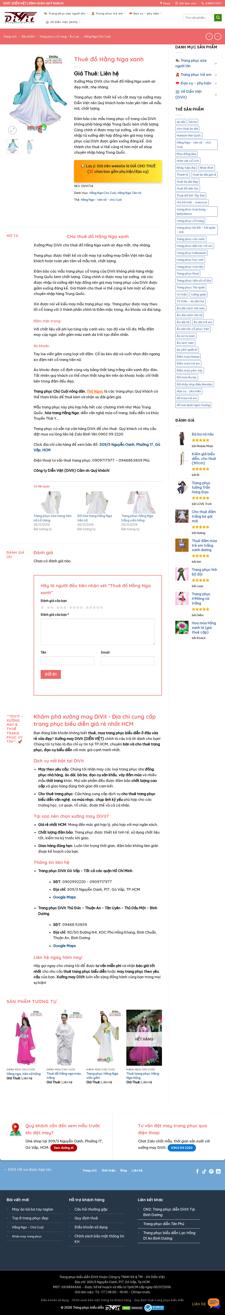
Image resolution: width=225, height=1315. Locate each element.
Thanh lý (182, 174)
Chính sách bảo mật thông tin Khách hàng (101, 1300)
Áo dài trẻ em (203, 322)
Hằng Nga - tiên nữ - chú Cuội (194, 145)
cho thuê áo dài (187, 128)
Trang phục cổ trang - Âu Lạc (59, 36)
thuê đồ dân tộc (188, 188)
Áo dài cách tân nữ (189, 315)
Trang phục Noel (188, 273)
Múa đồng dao (186, 154)
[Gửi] (218, 18)
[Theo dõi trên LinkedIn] (218, 1171)
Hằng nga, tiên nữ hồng (24, 1074)
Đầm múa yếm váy (190, 370)
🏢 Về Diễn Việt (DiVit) (61, 22)
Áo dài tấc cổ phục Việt (193, 329)
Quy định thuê (86, 1218)
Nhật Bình (207, 167)
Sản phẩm (28, 36)
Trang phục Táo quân (191, 287)
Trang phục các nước (191, 239)
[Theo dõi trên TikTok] (204, 1171)
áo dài (181, 122)
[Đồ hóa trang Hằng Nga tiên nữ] (97, 502)
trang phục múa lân (190, 266)
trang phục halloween (191, 253)
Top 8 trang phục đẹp (30, 1218)
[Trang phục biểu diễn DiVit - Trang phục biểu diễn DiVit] (20, 17)
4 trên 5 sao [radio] (75, 607)
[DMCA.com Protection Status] (133, 1308)
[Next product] (209, 36)
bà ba (193, 122)
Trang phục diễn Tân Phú (163, 1224)
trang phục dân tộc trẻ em (195, 246)
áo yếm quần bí (187, 349)
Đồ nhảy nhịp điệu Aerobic (195, 384)
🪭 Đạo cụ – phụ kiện (144, 13)
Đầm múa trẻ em (188, 363)
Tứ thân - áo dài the (190, 301)
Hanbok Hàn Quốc (189, 135)
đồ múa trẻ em (187, 398)
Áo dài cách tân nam (191, 308)
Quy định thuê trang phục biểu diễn (159, 1300)
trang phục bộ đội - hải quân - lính (196, 230)
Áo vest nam (185, 342)
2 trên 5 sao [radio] (49, 607)
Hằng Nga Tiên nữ (129, 193)
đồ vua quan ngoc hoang (193, 405)
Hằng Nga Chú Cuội (97, 36)
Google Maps (64, 897)
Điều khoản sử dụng (90, 1227)
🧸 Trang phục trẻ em (107, 13)
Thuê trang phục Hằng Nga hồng (142, 1076)
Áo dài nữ (183, 322)
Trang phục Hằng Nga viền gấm (102, 1076)
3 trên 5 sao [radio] (61, 607)
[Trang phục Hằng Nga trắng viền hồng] (141, 502)
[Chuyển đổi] (215, 63)
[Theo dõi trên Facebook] (197, 1171)
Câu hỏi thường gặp (90, 1209)
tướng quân (198, 294)
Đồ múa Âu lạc (187, 377)
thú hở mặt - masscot (192, 202)
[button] (12, 130)
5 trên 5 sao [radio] (93, 607)
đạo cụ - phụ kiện (189, 391)
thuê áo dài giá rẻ (204, 174)
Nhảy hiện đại (186, 167)
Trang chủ (10, 36)
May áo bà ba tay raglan (32, 1209)
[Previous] (13, 94)
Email (105, 652)
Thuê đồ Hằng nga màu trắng (64, 1076)
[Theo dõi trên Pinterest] (211, 1171)
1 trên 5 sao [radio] (42, 607)
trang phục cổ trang (190, 220)
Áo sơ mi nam (186, 336)
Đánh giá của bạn (54, 601)
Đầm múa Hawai (188, 356)
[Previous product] (217, 36)
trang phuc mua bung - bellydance (192, 211)
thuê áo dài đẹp (187, 181)
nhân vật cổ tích (188, 160)
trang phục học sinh (190, 259)
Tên (43, 652)
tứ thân (182, 294)
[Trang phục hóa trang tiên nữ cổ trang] (53, 502)
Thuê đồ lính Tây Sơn (191, 195)
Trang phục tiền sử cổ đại (194, 280)
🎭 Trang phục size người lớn (64, 13)
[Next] (61, 94)
